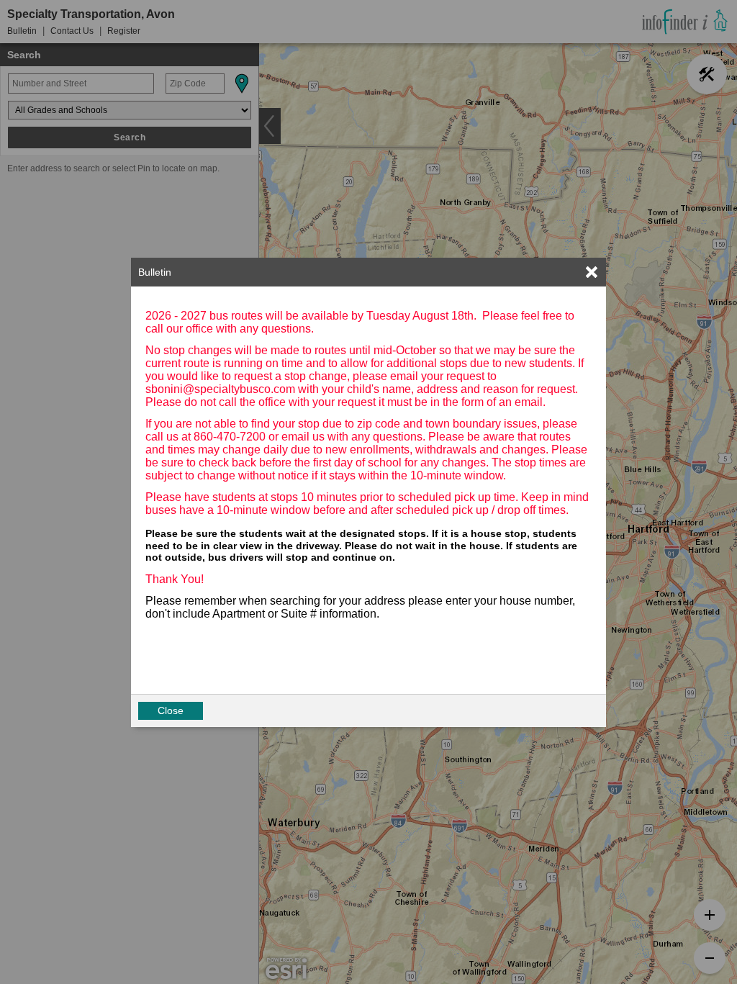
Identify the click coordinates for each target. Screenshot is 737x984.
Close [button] (171, 710)
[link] (591, 272)
